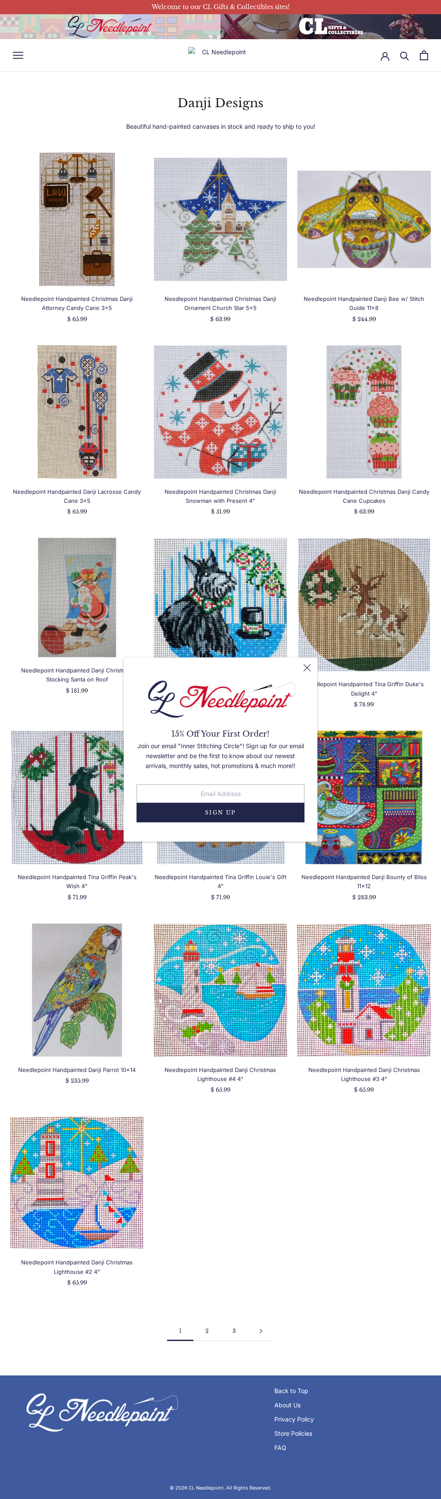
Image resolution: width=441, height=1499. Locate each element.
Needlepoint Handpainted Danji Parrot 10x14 (77, 1069)
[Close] (307, 668)
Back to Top (291, 1390)
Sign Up (220, 812)
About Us (287, 1405)
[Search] (404, 55)
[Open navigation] (18, 55)
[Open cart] (424, 55)
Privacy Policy (294, 1419)
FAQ (280, 1447)
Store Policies (293, 1433)
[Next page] (261, 1331)
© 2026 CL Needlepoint (197, 1488)
